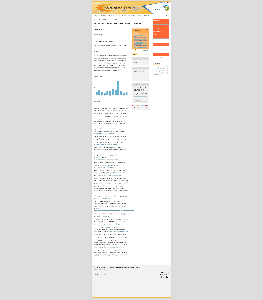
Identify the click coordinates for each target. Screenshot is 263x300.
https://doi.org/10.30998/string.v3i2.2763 (118, 139)
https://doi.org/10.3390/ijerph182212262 (109, 255)
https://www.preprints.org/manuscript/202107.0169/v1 (105, 125)
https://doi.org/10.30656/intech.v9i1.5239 (105, 41)
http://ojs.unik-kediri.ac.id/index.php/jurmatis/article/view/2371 (107, 224)
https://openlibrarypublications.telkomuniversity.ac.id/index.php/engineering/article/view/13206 (114, 210)
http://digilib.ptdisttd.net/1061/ (121, 237)
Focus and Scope (157, 25)
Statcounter (155, 34)
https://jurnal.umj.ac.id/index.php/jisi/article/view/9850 (105, 167)
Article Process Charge (158, 37)
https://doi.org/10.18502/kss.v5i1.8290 (102, 198)
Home (95, 19)
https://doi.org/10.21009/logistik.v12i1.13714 (118, 231)
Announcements (112, 15)
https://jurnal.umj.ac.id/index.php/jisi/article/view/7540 (109, 175)
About (146, 15)
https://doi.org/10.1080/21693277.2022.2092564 (104, 133)
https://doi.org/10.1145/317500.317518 (118, 110)
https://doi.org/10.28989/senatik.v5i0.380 (119, 116)
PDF (135, 54)
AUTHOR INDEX (122, 15)
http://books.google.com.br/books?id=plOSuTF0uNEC (105, 144)
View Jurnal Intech (102, 274)
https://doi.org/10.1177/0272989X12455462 (108, 151)
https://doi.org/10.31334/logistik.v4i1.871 (102, 216)
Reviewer (155, 23)
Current (96, 15)
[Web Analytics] (96, 274)
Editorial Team (156, 20)
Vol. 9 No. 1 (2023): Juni (108, 19)
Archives (103, 15)
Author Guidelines (157, 28)
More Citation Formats (138, 100)
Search (166, 15)
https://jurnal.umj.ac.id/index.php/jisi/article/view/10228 (110, 183)
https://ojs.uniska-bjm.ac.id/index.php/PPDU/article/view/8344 (107, 192)
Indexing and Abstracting (135, 15)
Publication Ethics (157, 31)
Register (163, 2)
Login (167, 2)
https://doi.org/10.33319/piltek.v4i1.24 (115, 247)
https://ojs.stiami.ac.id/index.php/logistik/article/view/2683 (106, 159)
